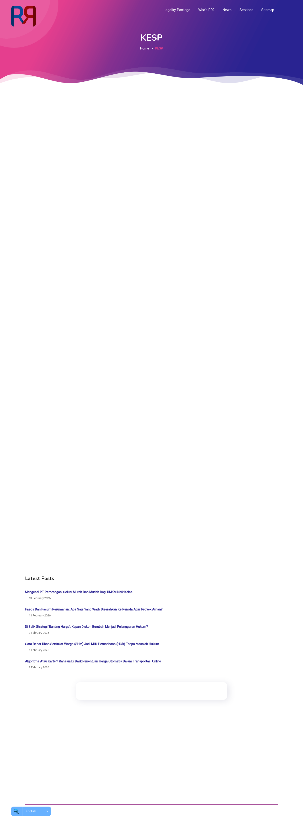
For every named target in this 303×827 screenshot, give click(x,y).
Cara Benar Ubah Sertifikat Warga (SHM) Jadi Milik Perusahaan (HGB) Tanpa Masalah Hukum (92, 644)
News (227, 10)
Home (144, 48)
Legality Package (176, 10)
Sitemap (267, 10)
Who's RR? (206, 10)
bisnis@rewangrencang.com (223, 769)
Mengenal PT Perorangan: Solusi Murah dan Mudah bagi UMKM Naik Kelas (78, 592)
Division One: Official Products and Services (149, 739)
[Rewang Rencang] (23, 16)
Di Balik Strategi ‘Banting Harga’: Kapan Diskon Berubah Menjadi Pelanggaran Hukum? (86, 627)
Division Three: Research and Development (149, 756)
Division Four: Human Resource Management (150, 764)
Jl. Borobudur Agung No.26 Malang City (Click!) (236, 759)
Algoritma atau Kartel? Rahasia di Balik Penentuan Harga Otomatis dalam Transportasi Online (93, 661)
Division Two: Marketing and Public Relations (150, 748)
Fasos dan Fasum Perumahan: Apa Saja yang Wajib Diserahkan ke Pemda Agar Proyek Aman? (94, 609)
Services (246, 10)
